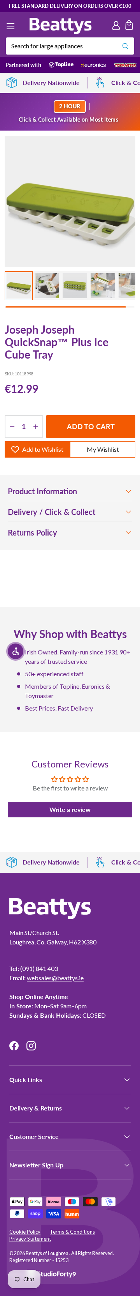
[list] (70, 201)
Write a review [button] (70, 809)
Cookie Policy (24, 1232)
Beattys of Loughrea (47, 1253)
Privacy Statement (30, 1239)
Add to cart (91, 426)
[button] (129, 26)
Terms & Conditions (72, 1232)
